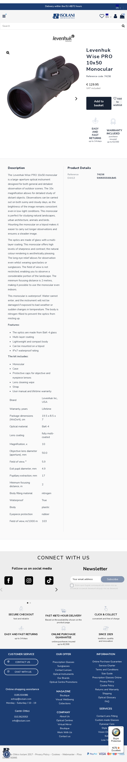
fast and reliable (21, 618)
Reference (73, 174)
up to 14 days (95, 141)
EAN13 (71, 178)
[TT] (49, 580)
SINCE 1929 (106, 634)
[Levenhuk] (63, 38)
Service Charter (107, 665)
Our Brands (63, 678)
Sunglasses (63, 666)
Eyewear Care (107, 724)
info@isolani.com (21, 720)
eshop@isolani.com (21, 699)
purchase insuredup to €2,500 (113, 139)
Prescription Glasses (63, 662)
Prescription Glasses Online (107, 677)
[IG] (28, 580)
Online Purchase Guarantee (107, 661)
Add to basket (99, 103)
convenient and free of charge (105, 618)
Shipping (107, 693)
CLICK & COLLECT (106, 614)
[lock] (95, 120)
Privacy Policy (107, 681)
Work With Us (64, 732)
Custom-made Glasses (107, 720)
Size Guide (107, 673)
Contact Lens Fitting (107, 716)
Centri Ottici (22, 711)
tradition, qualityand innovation (105, 639)
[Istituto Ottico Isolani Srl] (63, 16)
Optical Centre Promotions (63, 682)
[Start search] (123, 26)
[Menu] (122, 728)
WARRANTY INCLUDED (114, 132)
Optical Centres (64, 720)
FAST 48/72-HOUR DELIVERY (63, 616)
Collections (65, 703)
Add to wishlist (117, 102)
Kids (107, 736)
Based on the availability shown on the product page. (63, 621)
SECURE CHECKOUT (21, 614)
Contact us (64, 736)
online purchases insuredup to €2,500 (63, 643)
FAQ (107, 701)
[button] (7, 754)
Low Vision (107, 740)
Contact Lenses (63, 670)
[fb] (8, 580)
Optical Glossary (107, 697)
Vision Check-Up (107, 732)
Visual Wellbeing (65, 699)
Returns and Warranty (107, 689)
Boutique (64, 695)
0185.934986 (21, 695)
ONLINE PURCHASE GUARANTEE (63, 635)
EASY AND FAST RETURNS (95, 133)
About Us (65, 716)
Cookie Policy (107, 685)
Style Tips (107, 728)
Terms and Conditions (107, 669)
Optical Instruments (63, 674)
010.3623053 (21, 716)
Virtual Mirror (65, 724)
